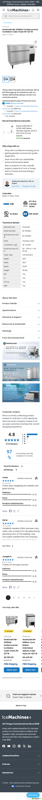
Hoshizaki (5, 27)
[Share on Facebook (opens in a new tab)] (10, 511)
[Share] (36, 42)
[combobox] (21, 16)
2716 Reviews (13, 444)
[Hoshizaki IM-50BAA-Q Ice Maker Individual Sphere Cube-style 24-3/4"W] (30, 621)
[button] (38, 10)
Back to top (21, 705)
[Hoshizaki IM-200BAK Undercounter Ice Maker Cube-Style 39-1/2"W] (12, 621)
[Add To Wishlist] (36, 47)
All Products (8, 23)
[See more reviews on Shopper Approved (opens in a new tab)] (18, 511)
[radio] (31, 434)
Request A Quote (29, 186)
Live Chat (15, 186)
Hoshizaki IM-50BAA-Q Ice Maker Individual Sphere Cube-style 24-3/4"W (30, 646)
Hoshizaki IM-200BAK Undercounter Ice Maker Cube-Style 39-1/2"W (11, 646)
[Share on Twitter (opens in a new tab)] (14, 511)
